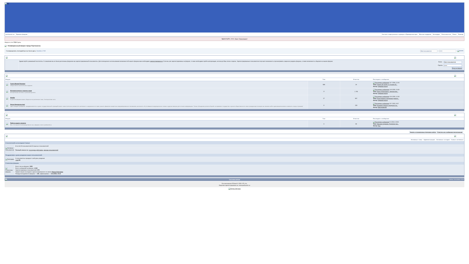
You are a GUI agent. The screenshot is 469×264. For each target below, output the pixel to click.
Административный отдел (18, 115)
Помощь (460, 34)
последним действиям (36, 150)
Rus (379, 125)
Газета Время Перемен (17, 83)
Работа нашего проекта (18, 123)
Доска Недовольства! (17, 104)
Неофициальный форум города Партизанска (24, 46)
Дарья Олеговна (57, 172)
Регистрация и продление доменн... (388, 98)
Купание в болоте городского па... (387, 105)
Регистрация (243, 38)
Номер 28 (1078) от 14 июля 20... (387, 84)
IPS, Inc (244, 183)
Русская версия (227, 183)
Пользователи (446, 34)
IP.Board (234, 183)
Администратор (383, 86)
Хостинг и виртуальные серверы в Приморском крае (400, 34)
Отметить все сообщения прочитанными (449, 132)
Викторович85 (382, 107)
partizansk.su (10, 34)
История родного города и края (21, 90)
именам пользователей (51, 150)
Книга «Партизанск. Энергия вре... (387, 91)
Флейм (12, 97)
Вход (236, 38)
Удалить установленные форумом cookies (423, 132)
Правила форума (21, 34)
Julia (16, 160)
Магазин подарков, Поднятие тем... (388, 124)
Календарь (436, 34)
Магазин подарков (425, 34)
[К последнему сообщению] (381, 82)
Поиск (455, 34)
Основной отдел (15, 76)
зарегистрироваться (156, 61)
